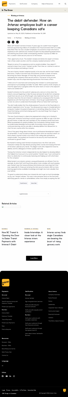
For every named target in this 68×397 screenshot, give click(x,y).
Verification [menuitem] (23, 4)
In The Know (7, 10)
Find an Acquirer (6, 329)
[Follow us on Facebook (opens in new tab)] (4, 377)
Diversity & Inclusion (54, 314)
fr (59, 4)
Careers (50, 317)
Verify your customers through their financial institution (33, 324)
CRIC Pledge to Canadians (9, 393)
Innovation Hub (32, 390)
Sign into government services (33, 301)
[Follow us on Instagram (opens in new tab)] (15, 377)
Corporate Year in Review (55, 308)
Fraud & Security (23, 183)
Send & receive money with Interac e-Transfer (10, 302)
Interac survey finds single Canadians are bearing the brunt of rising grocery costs (56, 239)
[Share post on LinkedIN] (17, 42)
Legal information (23, 194)
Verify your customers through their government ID (33, 329)
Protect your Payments (8, 323)
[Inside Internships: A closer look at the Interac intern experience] (34, 215)
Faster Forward (52, 298)
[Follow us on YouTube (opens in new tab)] (7, 377)
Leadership (51, 304)
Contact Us (5, 355)
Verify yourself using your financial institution (32, 305)
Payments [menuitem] (12, 4)
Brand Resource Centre (8, 349)
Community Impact (53, 311)
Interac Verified (29, 298)
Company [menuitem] (34, 4)
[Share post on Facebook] (9, 42)
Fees (3, 326)
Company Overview (54, 294)
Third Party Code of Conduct (56, 321)
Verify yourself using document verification (33, 311)
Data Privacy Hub (6, 352)
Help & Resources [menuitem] (47, 4)
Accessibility (15, 390)
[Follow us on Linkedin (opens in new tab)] (11, 377)
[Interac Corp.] (4, 3)
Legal (3, 390)
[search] (65, 4)
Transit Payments (7, 319)
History (50, 301)
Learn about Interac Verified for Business (34, 334)
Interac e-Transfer (7, 316)
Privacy (8, 390)
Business (5, 228)
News (49, 228)
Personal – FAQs (6, 342)
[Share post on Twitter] (13, 42)
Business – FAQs (6, 345)
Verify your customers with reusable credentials (32, 319)
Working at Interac (17, 16)
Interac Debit (33, 183)
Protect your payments (8, 306)
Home (9, 38)
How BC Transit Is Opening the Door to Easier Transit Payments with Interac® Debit (10, 239)
